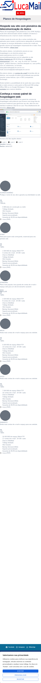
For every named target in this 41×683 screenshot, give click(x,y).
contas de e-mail (21, 73)
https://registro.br (6, 59)
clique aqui (14, 47)
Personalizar (20, 675)
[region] (20, 667)
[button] (20, 13)
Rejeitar (20, 679)
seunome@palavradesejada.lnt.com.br (17, 69)
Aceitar (20, 671)
